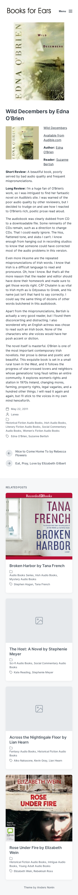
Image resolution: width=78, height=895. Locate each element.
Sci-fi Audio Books (20, 663)
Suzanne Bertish (38, 436)
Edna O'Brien (19, 436)
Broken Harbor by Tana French (37, 565)
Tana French (42, 584)
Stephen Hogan (23, 584)
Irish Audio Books (55, 422)
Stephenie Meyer (42, 672)
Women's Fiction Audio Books (41, 430)
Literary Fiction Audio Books (23, 426)
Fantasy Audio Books (22, 751)
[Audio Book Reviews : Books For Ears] (29, 11)
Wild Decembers (55, 128)
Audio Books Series (21, 575)
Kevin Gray (40, 760)
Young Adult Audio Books (35, 866)
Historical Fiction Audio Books (24, 422)
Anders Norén (45, 887)
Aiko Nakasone (23, 760)
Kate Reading (22, 672)
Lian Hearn (55, 760)
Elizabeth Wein (23, 871)
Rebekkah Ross (43, 871)
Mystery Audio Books (22, 579)
